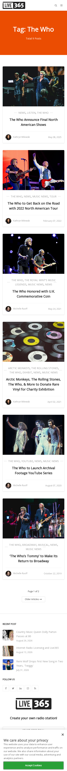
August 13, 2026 (24, 652)
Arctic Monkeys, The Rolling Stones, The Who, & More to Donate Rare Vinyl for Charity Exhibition (33, 384)
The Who (43, 112)
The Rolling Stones (44, 368)
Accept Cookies (33, 765)
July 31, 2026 (22, 670)
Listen (31, 112)
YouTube (27, 461)
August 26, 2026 (24, 640)
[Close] (63, 735)
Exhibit (27, 372)
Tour (52, 196)
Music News (40, 196)
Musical (43, 544)
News (22, 112)
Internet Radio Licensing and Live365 (37, 647)
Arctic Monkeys (19, 368)
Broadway (29, 544)
